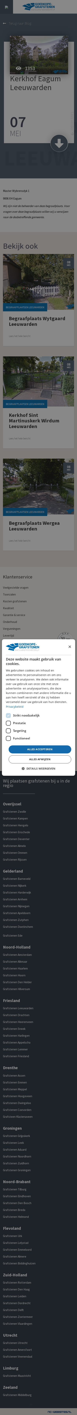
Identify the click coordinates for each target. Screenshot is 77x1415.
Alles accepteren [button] (40, 749)
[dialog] (38, 707)
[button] (38, 768)
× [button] (69, 646)
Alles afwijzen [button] (40, 759)
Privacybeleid (14, 706)
